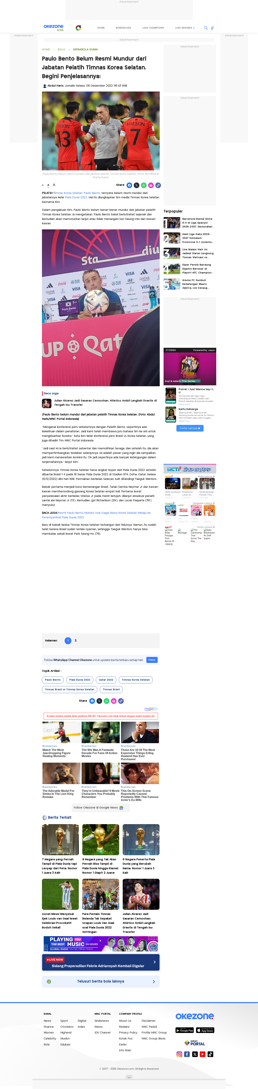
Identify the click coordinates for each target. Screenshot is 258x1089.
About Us (125, 1021)
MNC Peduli (149, 1027)
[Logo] (78, 28)
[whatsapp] (144, 185)
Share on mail (151, 185)
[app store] (205, 1029)
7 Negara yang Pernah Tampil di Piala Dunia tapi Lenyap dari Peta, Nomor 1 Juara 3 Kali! (59, 866)
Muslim (65, 1038)
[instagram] (179, 1054)
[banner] (101, 950)
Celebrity (50, 1038)
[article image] (172, 222)
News (47, 1021)
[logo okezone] (195, 1016)
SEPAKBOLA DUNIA (85, 49)
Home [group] (101, 28)
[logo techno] (53, 28)
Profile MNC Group (154, 1032)
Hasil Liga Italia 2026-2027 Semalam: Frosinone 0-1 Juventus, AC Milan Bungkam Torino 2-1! (198, 238)
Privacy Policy (128, 1032)
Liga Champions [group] (153, 28)
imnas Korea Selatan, (69, 193)
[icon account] (45, 86)
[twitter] (195, 1054)
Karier (123, 1044)
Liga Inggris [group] (183, 28)
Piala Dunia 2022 (76, 197)
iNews (99, 1027)
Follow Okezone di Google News (96, 807)
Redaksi (124, 1027)
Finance (49, 1027)
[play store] (184, 1029)
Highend (65, 1032)
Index (81, 1027)
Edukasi (65, 1044)
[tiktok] (210, 1054)
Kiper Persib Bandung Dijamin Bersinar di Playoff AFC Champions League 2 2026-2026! (197, 269)
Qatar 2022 (106, 680)
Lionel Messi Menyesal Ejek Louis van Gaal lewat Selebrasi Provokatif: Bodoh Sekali (60, 921)
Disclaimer (149, 1021)
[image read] (46, 403)
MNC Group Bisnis (154, 1038)
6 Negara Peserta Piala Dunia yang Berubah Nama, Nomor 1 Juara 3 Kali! (139, 866)
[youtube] (203, 1054)
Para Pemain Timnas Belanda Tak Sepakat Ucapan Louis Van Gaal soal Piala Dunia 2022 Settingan (98, 923)
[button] (193, 28)
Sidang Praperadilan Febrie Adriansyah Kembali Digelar (98, 966)
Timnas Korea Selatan (136, 680)
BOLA (61, 49)
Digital (82, 1021)
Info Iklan (125, 1050)
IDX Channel (103, 1032)
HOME (46, 49)
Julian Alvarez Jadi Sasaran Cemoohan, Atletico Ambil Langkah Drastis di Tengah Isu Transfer (105, 402)
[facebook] (187, 1054)
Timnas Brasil (111, 689)
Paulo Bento (92, 193)
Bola (46, 1044)
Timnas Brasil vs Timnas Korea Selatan (69, 689)
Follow (152, 659)
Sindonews (102, 1021)
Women (49, 1032)
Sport (64, 1021)
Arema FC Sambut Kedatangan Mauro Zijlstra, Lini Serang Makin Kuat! (194, 284)
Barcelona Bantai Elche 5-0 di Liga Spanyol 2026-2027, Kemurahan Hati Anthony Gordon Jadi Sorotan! (197, 223)
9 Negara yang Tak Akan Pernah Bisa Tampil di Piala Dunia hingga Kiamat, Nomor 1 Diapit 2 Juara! (100, 866)
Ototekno (67, 1027)
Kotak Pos (126, 1038)
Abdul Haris (56, 85)
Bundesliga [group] (123, 28)
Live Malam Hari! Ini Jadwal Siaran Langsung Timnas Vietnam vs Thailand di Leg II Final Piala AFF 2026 (198, 253)
